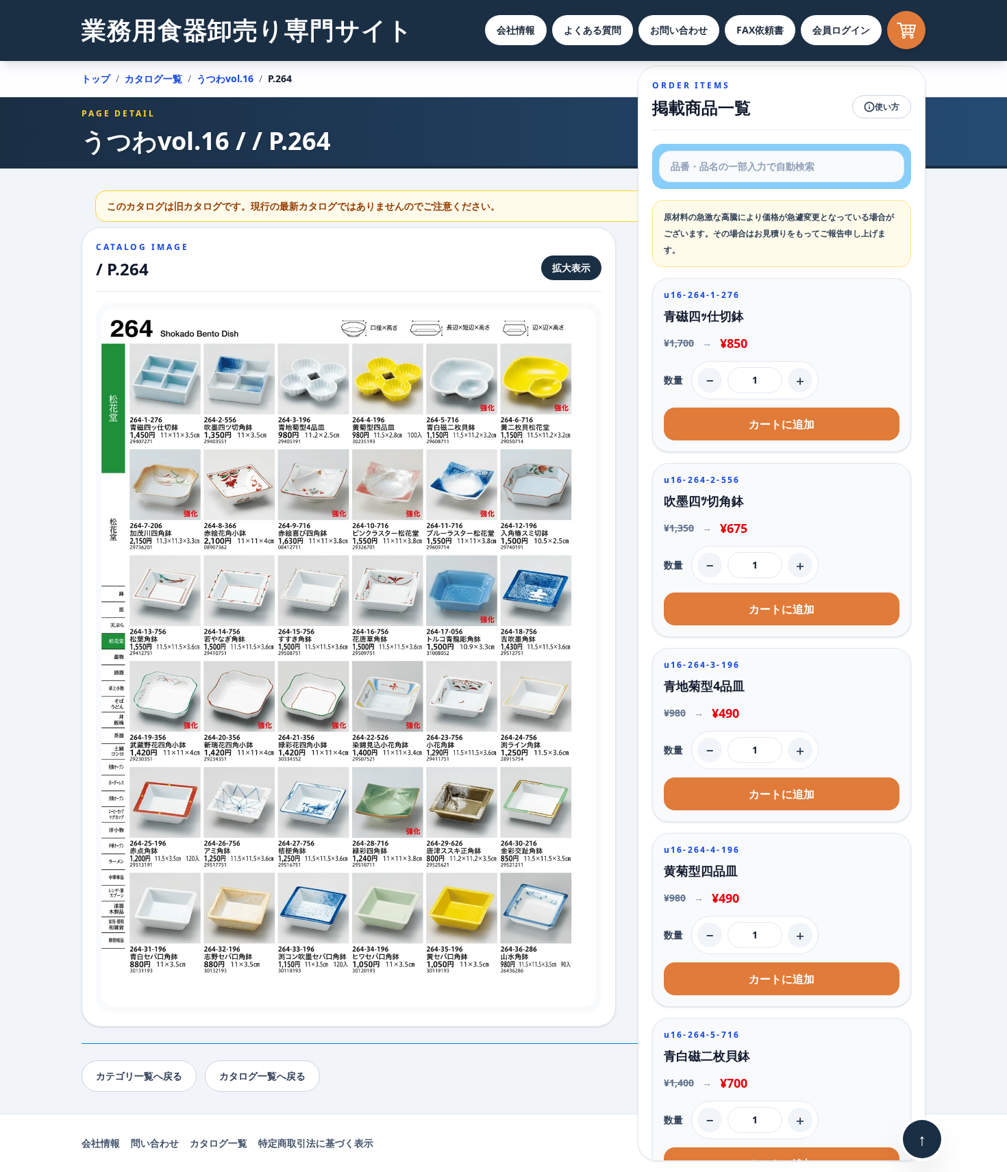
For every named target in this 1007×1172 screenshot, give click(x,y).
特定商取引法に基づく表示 (315, 1142)
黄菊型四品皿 (701, 870)
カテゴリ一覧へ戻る (139, 1075)
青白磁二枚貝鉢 (707, 1055)
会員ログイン (841, 29)
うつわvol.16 (225, 78)
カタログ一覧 (153, 78)
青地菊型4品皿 (704, 685)
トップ (96, 78)
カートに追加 (782, 424)
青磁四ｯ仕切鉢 (704, 316)
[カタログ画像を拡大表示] (348, 657)
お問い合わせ (679, 29)
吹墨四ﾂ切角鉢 (704, 501)
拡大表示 (571, 267)
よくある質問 (592, 29)
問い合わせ (155, 1142)
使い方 (887, 106)
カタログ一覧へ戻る (262, 1075)
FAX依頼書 (760, 29)
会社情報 (516, 29)
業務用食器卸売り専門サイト (247, 30)
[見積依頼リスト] (906, 30)
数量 (673, 379)
